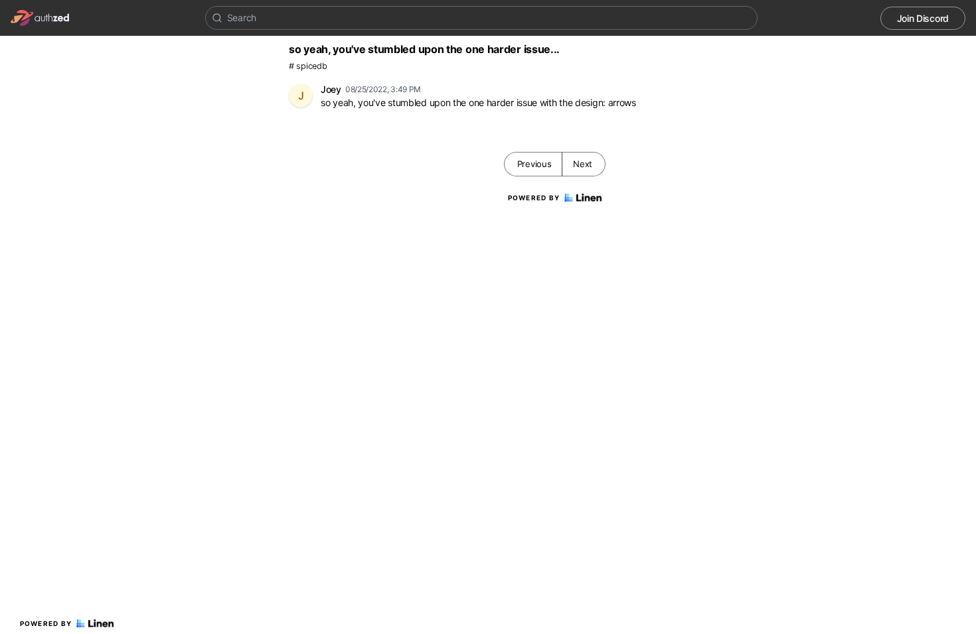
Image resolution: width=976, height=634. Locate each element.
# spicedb (308, 66)
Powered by (46, 623)
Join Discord (923, 18)
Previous (534, 163)
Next (582, 163)
